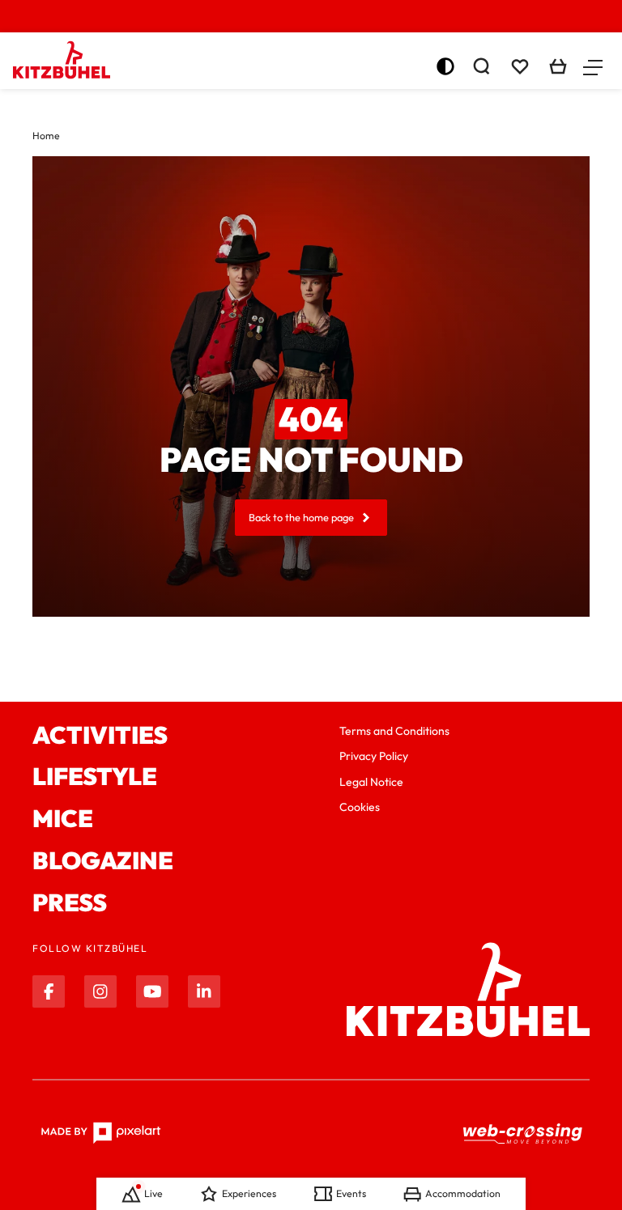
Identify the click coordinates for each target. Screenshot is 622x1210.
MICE (62, 819)
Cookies (359, 807)
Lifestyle (94, 777)
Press (69, 903)
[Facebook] (48, 991)
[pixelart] (101, 1133)
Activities (100, 735)
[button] (593, 66)
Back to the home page (301, 517)
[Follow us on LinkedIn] (204, 991)
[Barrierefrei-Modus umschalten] (445, 66)
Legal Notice (371, 782)
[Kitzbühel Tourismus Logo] (61, 59)
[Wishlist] (520, 66)
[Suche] (481, 66)
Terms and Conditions (394, 731)
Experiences (249, 1193)
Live (153, 1193)
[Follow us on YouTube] (152, 991)
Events (351, 1193)
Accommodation (463, 1193)
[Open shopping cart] (558, 66)
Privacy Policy (373, 756)
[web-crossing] (523, 1133)
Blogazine (102, 861)
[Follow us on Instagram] (100, 991)
